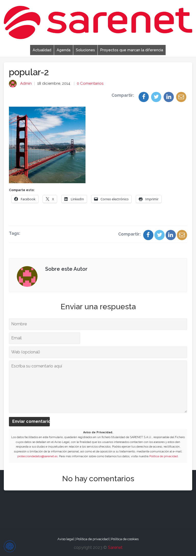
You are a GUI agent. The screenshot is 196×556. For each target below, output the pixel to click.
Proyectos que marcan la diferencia (131, 50)
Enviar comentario (31, 421)
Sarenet (115, 547)
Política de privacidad (163, 456)
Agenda (63, 50)
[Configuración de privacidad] (10, 546)
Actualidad (42, 50)
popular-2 (29, 72)
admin (26, 83)
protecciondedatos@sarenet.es (37, 456)
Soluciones (85, 50)
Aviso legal (65, 539)
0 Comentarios (90, 83)
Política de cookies (125, 539)
